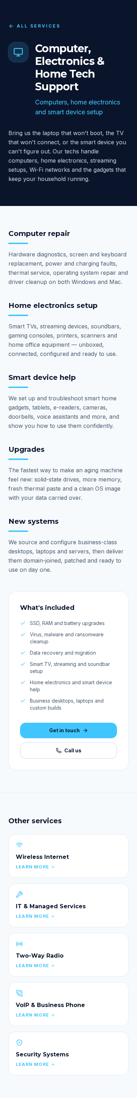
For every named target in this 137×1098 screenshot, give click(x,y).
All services (38, 26)
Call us (72, 750)
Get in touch (64, 730)
